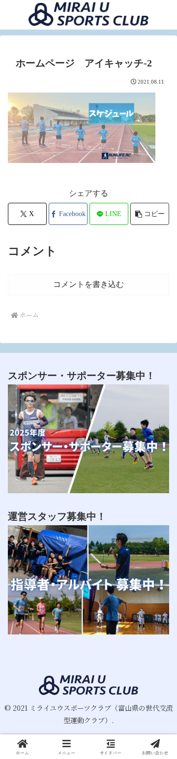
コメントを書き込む (88, 284)
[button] (149, 214)
